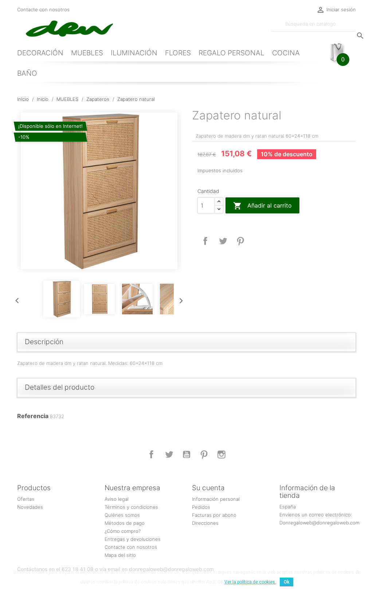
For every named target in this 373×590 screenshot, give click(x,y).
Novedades (30, 507)
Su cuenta (208, 488)
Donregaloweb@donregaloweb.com (319, 523)
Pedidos (201, 507)
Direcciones (205, 523)
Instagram (221, 454)
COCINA (286, 52)
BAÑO (27, 73)
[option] (99, 191)
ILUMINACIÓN (134, 52)
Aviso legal (117, 499)
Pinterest (240, 241)
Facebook (151, 454)
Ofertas (25, 499)
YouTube (186, 454)
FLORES (178, 52)
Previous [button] (15, 299)
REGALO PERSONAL (231, 52)
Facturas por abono (214, 515)
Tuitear (223, 241)
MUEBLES (87, 52)
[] (353, 28)
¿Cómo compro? (123, 531)
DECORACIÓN (40, 52)
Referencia (32, 416)
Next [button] (179, 299)
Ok (286, 582)
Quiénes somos (122, 515)
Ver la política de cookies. (250, 582)
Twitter (169, 454)
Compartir (205, 241)
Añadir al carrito (262, 205)
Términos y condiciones (131, 507)
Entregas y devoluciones (133, 539)
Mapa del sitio (120, 555)
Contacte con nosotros (43, 9)
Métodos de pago (125, 523)
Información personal (216, 499)
